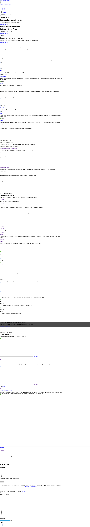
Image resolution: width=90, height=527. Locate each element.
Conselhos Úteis (4, 8)
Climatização (2, 107)
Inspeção (1, 100)
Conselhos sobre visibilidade (4, 361)
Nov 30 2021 (2, 359)
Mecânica (1, 70)
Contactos (3, 9)
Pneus (1, 89)
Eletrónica (1, 83)
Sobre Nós (4, 6)
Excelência (1, 211)
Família (1, 205)
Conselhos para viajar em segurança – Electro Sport (7, 452)
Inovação (1, 234)
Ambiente (1, 241)
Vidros (1, 113)
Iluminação (1, 120)
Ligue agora (4, 12)
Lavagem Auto (2, 126)
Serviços (3, 7)
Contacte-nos (2, 24)
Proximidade (2, 228)
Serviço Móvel (2, 173)
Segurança (4, 386)
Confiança (1, 222)
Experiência (2, 199)
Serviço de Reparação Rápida (4, 167)
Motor (1, 64)
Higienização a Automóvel (4, 154)
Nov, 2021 (36, 356)
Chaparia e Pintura (3, 76)
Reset (11, 520)
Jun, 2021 (2, 447)
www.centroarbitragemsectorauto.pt (31, 486)
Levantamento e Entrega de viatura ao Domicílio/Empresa (8, 148)
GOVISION (24, 491)
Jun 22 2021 (2, 450)
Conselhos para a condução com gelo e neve (6, 390)
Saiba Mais (6, 24)
